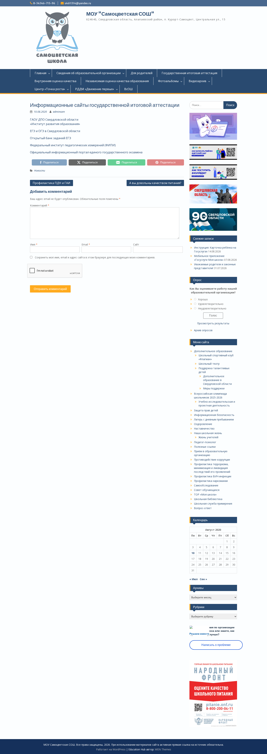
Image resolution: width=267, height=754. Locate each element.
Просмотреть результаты (213, 323)
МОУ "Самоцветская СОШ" (120, 14)
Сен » (203, 579)
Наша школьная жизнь (208, 433)
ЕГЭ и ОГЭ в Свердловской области (55, 131)
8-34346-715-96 (44, 3)
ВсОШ (128, 89)
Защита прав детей (206, 410)
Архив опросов (203, 330)
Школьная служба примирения (213, 503)
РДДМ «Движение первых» (94, 89)
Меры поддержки (213, 388)
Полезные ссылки (205, 446)
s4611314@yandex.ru (78, 3)
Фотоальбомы (168, 81)
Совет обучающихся (206, 490)
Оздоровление (203, 424)
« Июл (193, 579)
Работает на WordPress (111, 749)
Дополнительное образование (213, 351)
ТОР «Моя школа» (205, 494)
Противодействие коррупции (212, 459)
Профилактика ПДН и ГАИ (51, 183)
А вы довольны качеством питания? (155, 183)
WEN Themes (163, 749)
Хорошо (203, 299)
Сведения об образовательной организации (88, 73)
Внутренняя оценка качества (55, 81)
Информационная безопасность (214, 415)
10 (192, 553)
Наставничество (204, 428)
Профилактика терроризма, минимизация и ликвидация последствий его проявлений (212, 467)
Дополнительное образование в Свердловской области (217, 380)
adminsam (59, 111)
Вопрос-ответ (203, 508)
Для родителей (141, 73)
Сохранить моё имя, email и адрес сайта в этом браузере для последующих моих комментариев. (95, 257)
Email (86, 244)
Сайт (136, 244)
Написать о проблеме (216, 644)
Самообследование (206, 485)
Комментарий (39, 205)
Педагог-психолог (205, 442)
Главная (40, 73)
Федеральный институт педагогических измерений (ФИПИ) (73, 145)
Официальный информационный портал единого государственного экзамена (86, 152)
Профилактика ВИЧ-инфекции (212, 476)
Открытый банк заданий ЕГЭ (50, 138)
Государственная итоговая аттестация (189, 73)
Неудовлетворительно (212, 308)
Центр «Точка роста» (50, 89)
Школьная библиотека (208, 499)
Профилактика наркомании (211, 481)
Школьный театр (209, 363)
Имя (33, 244)
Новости (39, 170)
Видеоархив (197, 81)
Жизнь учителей (208, 437)
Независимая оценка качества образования (117, 81)
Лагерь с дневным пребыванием (214, 419)
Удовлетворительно (210, 304)
